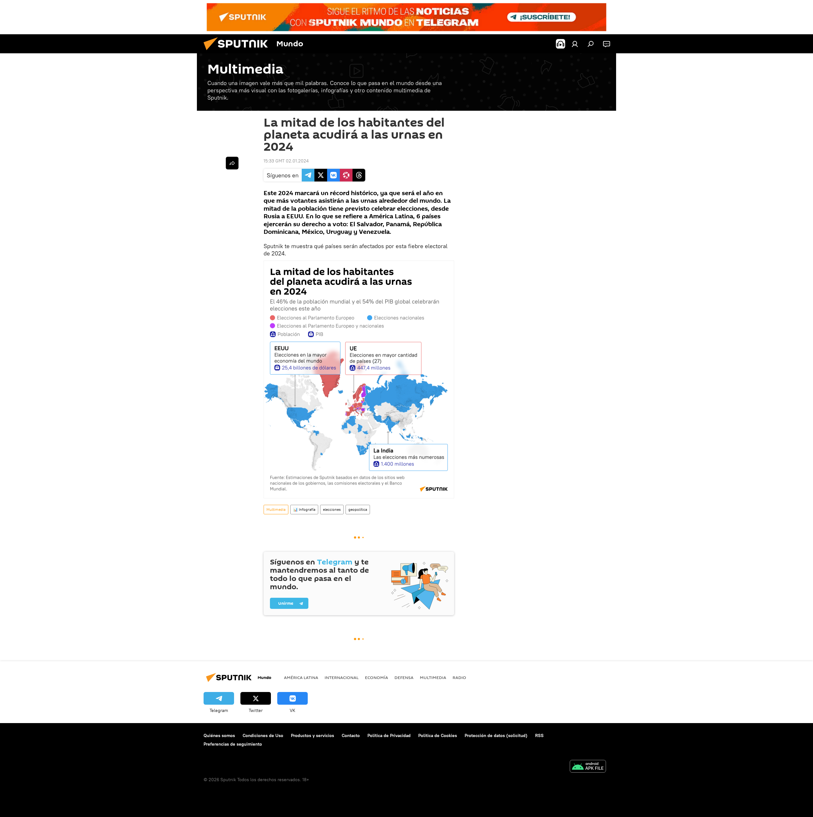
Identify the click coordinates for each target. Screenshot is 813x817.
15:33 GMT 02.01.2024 (286, 161)
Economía (376, 677)
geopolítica (357, 509)
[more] (232, 163)
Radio (459, 677)
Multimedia (276, 509)
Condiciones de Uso (263, 735)
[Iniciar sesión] (574, 43)
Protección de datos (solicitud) (496, 735)
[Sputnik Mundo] (238, 52)
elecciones (332, 509)
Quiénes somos (219, 735)
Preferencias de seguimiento (233, 744)
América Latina (301, 677)
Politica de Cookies (437, 735)
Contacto (351, 735)
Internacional (342, 677)
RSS (539, 735)
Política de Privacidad (389, 735)
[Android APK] (587, 767)
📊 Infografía (304, 509)
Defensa (403, 677)
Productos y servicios (312, 735)
